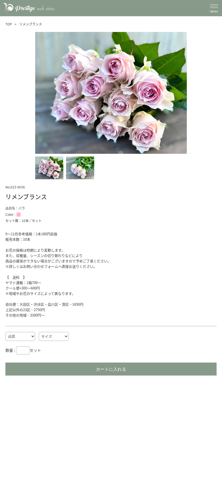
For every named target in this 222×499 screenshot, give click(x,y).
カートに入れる (111, 369)
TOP (8, 24)
